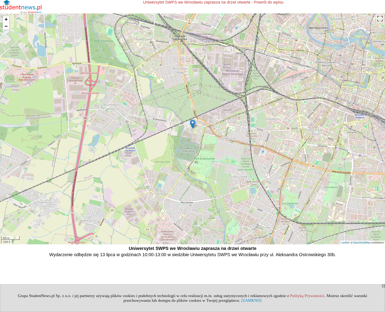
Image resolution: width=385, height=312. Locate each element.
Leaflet (345, 242)
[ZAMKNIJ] (251, 300)
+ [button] (6, 19)
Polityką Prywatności (307, 295)
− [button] (6, 26)
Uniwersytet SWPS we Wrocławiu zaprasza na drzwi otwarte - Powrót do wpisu (213, 2)
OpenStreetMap (361, 242)
